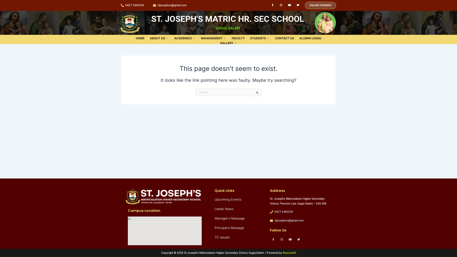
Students (258, 38)
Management (211, 38)
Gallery (226, 43)
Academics (183, 38)
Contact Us (284, 38)
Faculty (238, 38)
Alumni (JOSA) (310, 38)
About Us (157, 38)
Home (140, 38)
